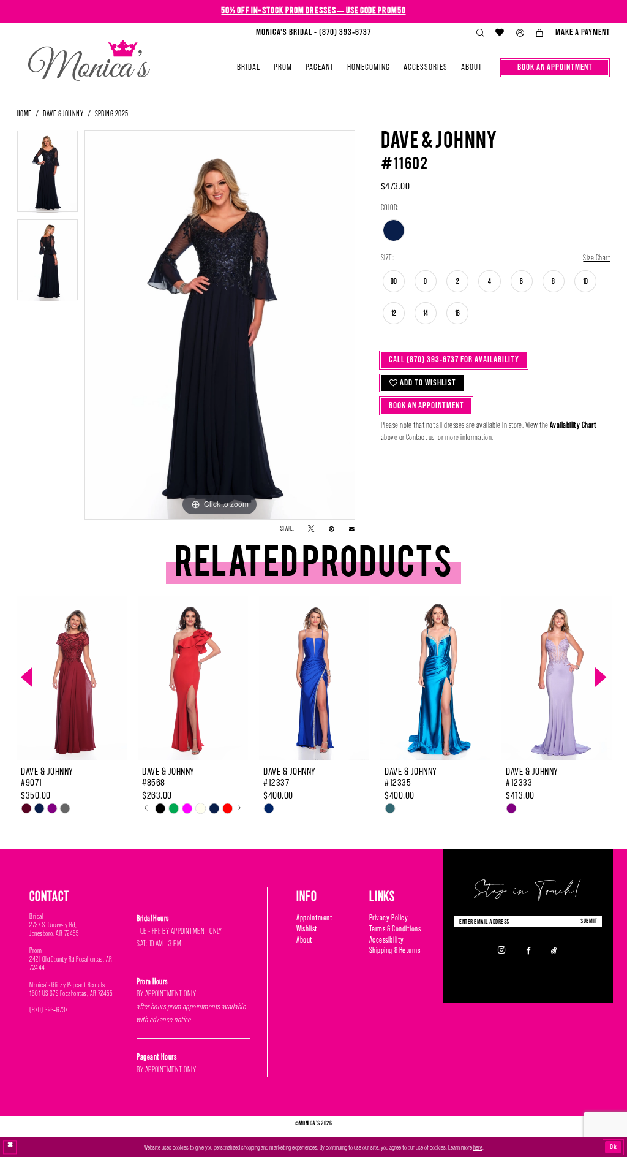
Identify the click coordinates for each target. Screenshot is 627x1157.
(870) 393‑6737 (48, 1010)
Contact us (420, 437)
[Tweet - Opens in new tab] (311, 529)
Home (24, 113)
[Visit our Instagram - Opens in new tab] (501, 950)
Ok (613, 1146)
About (304, 939)
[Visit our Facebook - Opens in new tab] (528, 950)
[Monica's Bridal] (89, 56)
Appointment (314, 917)
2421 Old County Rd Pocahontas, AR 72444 (71, 963)
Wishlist (306, 928)
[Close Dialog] (10, 1147)
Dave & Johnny (63, 113)
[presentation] (72, 678)
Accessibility (386, 939)
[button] (520, 33)
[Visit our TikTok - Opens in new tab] (554, 950)
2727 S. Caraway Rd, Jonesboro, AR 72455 (53, 929)
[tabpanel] (47, 174)
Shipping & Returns (395, 950)
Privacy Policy (388, 917)
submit (589, 921)
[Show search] (480, 33)
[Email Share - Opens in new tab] (351, 529)
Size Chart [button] (596, 257)
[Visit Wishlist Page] (500, 32)
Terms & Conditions (395, 928)
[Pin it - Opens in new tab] (331, 529)
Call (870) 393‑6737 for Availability (454, 359)
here (477, 1147)
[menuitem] (313, 32)
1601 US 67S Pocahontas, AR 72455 (70, 993)
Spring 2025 (112, 113)
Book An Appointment (426, 405)
